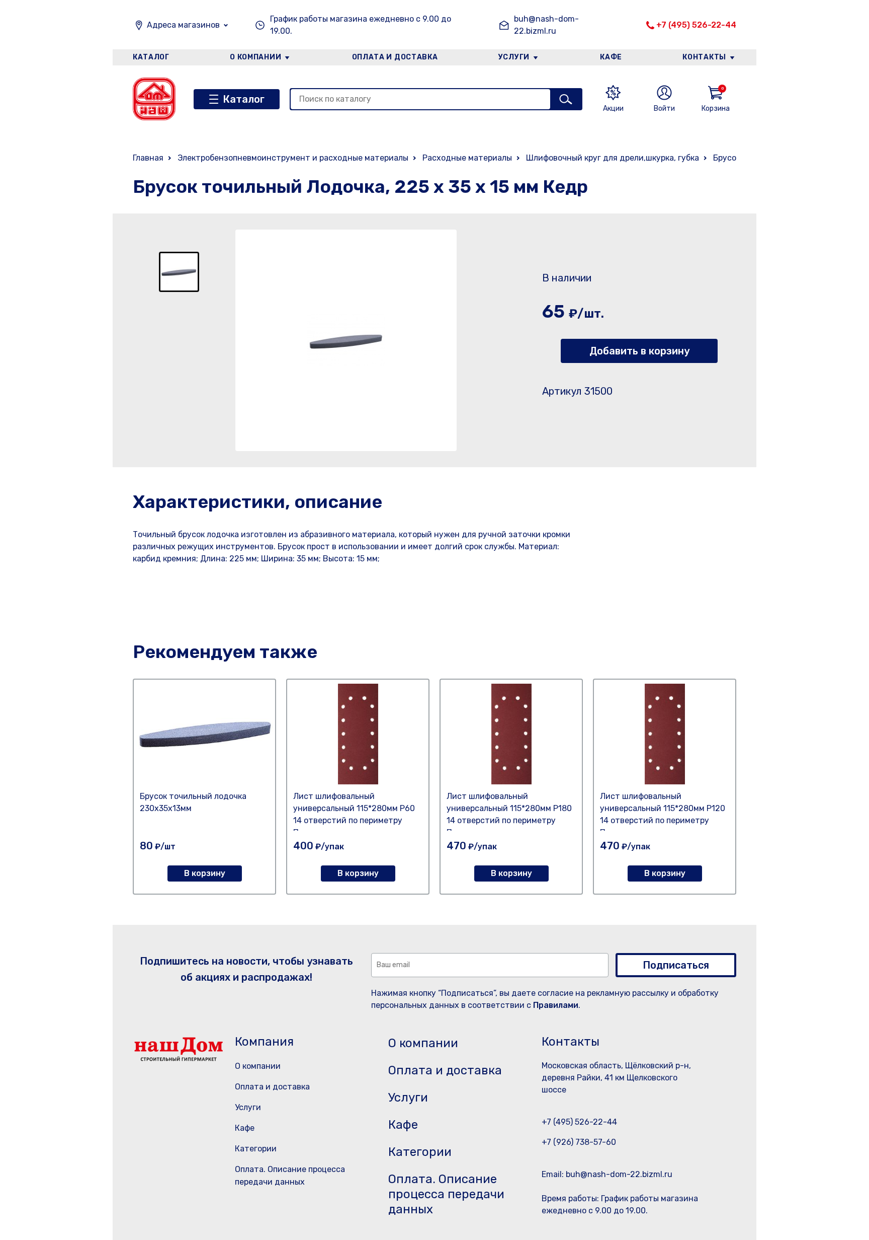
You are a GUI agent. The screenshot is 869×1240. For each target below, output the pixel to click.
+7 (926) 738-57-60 (579, 1142)
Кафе (611, 57)
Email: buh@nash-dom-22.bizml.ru (607, 1174)
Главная (148, 158)
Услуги (514, 57)
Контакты (704, 57)
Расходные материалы (467, 158)
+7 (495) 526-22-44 (696, 25)
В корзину (204, 873)
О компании (255, 57)
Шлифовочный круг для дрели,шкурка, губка (612, 158)
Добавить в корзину (639, 351)
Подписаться (676, 965)
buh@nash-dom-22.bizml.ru (546, 25)
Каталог (151, 57)
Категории (256, 1148)
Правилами (555, 1005)
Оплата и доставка (395, 57)
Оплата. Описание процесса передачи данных (446, 1194)
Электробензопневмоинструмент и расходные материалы (293, 158)
